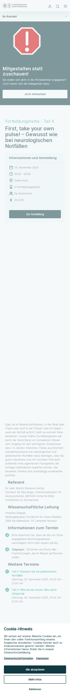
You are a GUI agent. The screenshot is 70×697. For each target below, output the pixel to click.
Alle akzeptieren (35, 669)
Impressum (42, 658)
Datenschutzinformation (18, 658)
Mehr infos (35, 679)
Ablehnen (35, 689)
